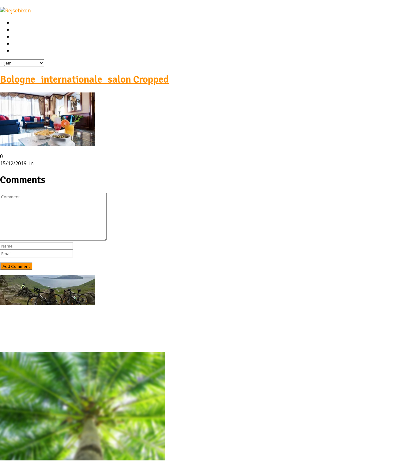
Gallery (21, 343)
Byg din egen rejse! (34, 44)
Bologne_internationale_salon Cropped (84, 79)
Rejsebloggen (28, 51)
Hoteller (22, 37)
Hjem (18, 23)
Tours (20, 329)
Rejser (20, 30)
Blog (18, 336)
